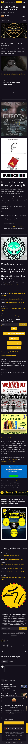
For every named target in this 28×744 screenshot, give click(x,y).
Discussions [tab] (12, 680)
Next (23, 651)
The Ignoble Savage (7, 684)
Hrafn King (7, 15)
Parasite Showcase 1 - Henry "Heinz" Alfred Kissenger (10, 695)
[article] (14, 687)
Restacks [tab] (11, 661)
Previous (6, 651)
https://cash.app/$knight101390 (10, 352)
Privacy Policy (19, 735)
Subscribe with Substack (15, 728)
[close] (23, 698)
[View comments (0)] (7, 20)
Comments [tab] (4, 661)
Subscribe (19, 2)
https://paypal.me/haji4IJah (8, 355)
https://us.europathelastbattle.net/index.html (13, 74)
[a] (14, 63)
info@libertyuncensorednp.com (14, 299)
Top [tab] (3, 680)
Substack (8, 742)
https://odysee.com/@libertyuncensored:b (12, 565)
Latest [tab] (6, 680)
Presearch (14, 481)
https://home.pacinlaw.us (8, 461)
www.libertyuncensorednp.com (10, 556)
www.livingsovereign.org (11, 459)
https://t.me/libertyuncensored (13, 284)
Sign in (25, 2)
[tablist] (7, 661)
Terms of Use (21, 632)
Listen (24, 16)
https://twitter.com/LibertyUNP (15, 303)
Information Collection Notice (16, 633)
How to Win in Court (7, 438)
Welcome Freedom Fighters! (8, 686)
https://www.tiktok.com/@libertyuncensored (13, 316)
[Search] (25, 680)
